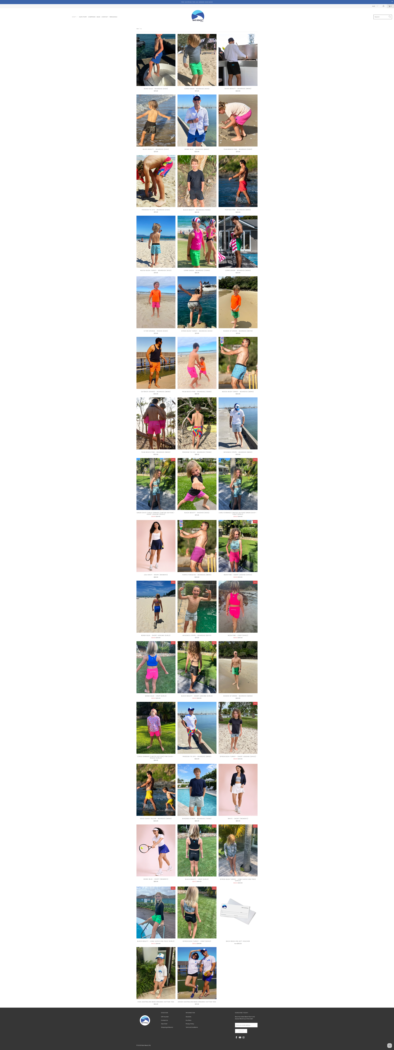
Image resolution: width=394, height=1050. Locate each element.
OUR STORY (83, 17)
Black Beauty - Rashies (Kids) (197, 484)
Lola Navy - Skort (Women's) (155, 546)
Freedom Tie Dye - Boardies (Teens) (197, 423)
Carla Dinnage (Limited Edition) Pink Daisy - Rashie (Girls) (155, 728)
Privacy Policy (190, 1024)
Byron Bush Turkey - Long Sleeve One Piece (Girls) (238, 850)
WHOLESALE (113, 17)
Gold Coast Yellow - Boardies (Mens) (155, 790)
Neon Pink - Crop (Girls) (238, 607)
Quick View (156, 64)
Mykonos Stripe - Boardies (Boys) (197, 607)
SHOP (74, 17)
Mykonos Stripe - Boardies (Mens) (238, 423)
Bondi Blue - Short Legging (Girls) (155, 607)
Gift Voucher (165, 1017)
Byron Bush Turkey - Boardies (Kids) (197, 302)
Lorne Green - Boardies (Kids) (197, 60)
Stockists (188, 1017)
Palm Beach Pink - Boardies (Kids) (238, 121)
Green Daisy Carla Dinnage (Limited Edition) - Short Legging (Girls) (155, 484)
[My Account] (384, 6)
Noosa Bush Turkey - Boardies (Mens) (238, 363)
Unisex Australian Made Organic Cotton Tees (197, 973)
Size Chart (164, 1024)
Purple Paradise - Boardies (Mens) (197, 546)
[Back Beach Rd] (198, 17)
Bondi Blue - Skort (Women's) (155, 850)
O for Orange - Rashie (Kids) (155, 302)
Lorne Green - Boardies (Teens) (197, 242)
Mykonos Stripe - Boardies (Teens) (197, 790)
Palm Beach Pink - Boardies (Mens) (155, 423)
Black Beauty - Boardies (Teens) (197, 181)
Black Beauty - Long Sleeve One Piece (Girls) (155, 913)
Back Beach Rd (146, 1045)
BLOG (98, 17)
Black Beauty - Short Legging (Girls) (197, 667)
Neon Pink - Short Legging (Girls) (238, 546)
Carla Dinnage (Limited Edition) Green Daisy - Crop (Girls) (238, 484)
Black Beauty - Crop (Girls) (197, 850)
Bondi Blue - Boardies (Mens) (197, 121)
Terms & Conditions (192, 1027)
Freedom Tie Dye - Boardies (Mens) (197, 728)
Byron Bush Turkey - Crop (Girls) (197, 913)
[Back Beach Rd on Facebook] (236, 1037)
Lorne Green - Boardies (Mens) (238, 242)
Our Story (188, 1020)
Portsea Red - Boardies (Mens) (238, 181)
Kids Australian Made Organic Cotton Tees (155, 973)
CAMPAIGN (91, 17)
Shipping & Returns (167, 1027)
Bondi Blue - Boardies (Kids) (155, 60)
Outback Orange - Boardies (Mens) (155, 363)
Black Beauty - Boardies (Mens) (238, 60)
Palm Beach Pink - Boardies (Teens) (197, 363)
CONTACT (105, 17)
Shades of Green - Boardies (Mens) (238, 667)
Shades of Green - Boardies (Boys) (238, 302)
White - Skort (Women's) (238, 790)
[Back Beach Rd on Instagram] (243, 1037)
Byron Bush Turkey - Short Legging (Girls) (238, 728)
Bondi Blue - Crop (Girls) (155, 667)
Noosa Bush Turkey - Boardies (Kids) (155, 242)
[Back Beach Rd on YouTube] (240, 1037)
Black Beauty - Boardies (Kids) (155, 121)
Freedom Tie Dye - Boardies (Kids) (155, 181)
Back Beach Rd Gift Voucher (238, 913)
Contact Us (164, 1020)
